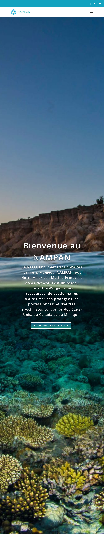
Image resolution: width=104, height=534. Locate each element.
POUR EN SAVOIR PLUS (51, 325)
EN (87, 3)
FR (100, 3)
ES (94, 3)
